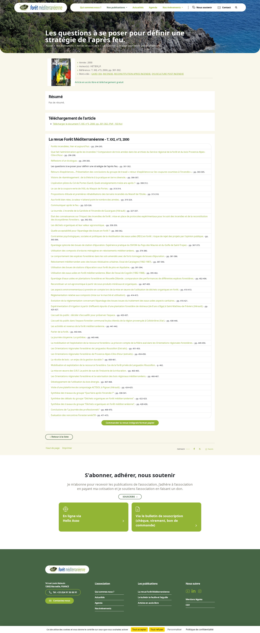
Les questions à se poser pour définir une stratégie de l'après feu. (84, 166)
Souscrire (130, 496)
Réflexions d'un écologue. (64, 160)
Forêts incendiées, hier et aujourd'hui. (70, 146)
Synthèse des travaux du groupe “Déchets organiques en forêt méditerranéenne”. (93, 404)
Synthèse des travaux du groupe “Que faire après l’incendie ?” (82, 392)
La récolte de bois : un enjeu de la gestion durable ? (77, 359)
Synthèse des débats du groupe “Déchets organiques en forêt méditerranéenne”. (92, 398)
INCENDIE (108, 73)
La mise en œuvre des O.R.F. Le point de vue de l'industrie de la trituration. (88, 370)
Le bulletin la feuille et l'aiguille (153, 597)
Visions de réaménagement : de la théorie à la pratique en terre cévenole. (88, 177)
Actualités (138, 7)
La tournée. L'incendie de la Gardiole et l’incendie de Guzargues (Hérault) (88, 210)
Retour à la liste (60, 436)
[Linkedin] (194, 590)
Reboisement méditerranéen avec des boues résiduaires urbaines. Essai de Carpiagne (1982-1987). (101, 261)
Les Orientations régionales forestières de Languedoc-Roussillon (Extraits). (89, 348)
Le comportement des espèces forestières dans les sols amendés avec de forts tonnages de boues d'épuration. (108, 256)
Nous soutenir (204, 7)
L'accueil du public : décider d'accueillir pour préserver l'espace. (83, 315)
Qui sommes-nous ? (90, 7)
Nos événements (103, 608)
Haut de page (53, 448)
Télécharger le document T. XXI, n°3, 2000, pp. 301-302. (87, 123)
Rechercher (236, 7)
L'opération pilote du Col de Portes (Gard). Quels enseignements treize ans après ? (93, 182)
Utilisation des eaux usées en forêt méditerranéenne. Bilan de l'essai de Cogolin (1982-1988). (98, 272)
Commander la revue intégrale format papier (130, 422)
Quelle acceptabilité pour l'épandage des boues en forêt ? (80, 230)
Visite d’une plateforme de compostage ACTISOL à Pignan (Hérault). (85, 387)
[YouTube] (188, 590)
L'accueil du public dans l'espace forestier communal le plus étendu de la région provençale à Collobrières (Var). (108, 320)
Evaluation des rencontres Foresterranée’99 (73, 415)
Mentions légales (194, 599)
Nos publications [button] (116, 7)
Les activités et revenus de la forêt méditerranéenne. (78, 326)
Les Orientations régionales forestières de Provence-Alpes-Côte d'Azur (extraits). (92, 354)
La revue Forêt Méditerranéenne (153, 591)
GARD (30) (96, 73)
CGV (188, 604)
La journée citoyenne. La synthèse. (68, 337)
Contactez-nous (61, 600)
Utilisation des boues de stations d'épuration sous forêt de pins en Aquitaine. (90, 267)
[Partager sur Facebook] (194, 448)
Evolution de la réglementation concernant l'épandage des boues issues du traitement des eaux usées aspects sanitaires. (113, 300)
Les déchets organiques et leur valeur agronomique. (78, 225)
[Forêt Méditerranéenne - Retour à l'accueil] (40, 7)
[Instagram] (200, 590)
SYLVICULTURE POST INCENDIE (168, 73)
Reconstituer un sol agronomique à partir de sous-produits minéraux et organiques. (94, 284)
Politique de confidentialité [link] (199, 629)
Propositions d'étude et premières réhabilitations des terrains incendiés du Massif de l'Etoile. (98, 194)
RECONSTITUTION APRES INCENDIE (132, 73)
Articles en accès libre (88, 45)
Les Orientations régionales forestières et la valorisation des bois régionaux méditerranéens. (98, 376)
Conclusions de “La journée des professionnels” (75, 409)
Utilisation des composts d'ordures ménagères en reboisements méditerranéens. (92, 250)
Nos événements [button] (172, 7)
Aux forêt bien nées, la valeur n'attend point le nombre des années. (85, 199)
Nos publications (65, 45)
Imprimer (67, 448)
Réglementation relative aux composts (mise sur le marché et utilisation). (88, 295)
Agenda (153, 7)
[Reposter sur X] (200, 448)
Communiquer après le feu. (65, 205)
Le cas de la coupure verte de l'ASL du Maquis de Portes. (79, 188)
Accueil (49, 45)
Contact (226, 7)
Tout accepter (139, 629)
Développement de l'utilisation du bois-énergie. (75, 381)
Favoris (210, 449)
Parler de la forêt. (60, 331)
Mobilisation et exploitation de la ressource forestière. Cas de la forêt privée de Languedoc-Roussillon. (103, 365)
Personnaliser (175, 629)
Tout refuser (157, 629)
